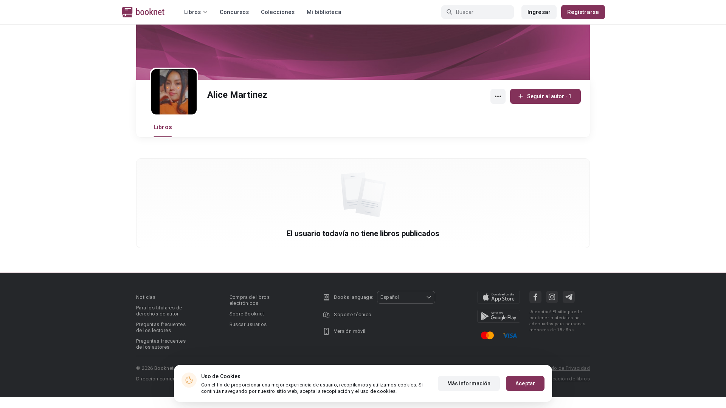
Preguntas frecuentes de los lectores (161, 327)
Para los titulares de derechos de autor (159, 311)
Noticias (145, 297)
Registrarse (583, 12)
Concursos (234, 12)
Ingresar (539, 12)
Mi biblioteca (324, 12)
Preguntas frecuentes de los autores (161, 344)
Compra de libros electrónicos (250, 300)
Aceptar (525, 383)
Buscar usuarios (248, 324)
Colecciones (278, 12)
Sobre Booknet (247, 314)
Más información (469, 383)
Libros (163, 127)
